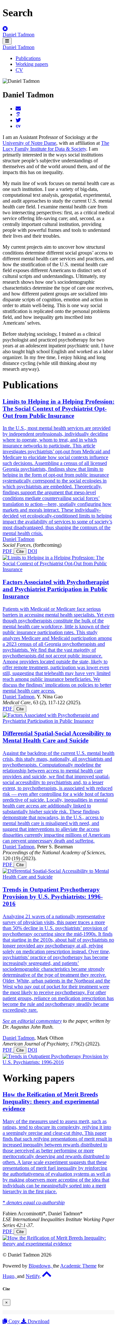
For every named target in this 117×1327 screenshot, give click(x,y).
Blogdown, (41, 1266)
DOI (32, 551)
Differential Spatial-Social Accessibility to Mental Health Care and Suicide (57, 737)
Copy (14, 1321)
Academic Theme (78, 1266)
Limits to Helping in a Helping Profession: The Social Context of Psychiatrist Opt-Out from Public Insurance (58, 408)
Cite (20, 551)
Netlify (33, 1276)
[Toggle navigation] (7, 41)
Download (37, 1321)
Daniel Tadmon (18, 34)
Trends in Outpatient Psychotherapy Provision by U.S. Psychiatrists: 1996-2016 (53, 896)
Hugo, (10, 1276)
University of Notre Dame (29, 143)
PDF (8, 551)
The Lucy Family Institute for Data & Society (56, 146)
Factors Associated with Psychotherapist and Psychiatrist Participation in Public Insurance (56, 589)
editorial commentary (40, 1021)
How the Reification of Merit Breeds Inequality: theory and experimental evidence (51, 1101)
